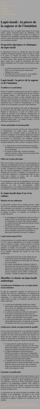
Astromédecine (6, 11)
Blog (2, 17)
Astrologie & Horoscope (9, 5)
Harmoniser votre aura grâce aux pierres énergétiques (18, 403)
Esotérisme (4, 8)
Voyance (3, 2)
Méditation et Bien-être (8, 14)
